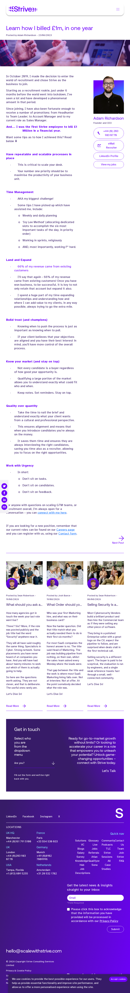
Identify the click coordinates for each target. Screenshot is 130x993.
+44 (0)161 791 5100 (18, 841)
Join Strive (120, 855)
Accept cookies (118, 979)
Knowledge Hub (79, 863)
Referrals (93, 852)
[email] (4, 507)
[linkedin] (4, 500)
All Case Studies (106, 865)
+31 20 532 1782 (47, 873)
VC (82, 844)
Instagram (46, 816)
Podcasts (106, 844)
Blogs (80, 848)
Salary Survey (80, 855)
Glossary (93, 840)
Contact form (67, 533)
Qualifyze (93, 861)
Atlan (94, 857)
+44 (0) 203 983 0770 (110, 133)
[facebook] (4, 493)
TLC (108, 848)
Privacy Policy (109, 921)
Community (106, 840)
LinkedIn (11, 816)
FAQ (121, 861)
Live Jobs (95, 846)
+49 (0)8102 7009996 (44, 857)
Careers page (65, 530)
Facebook (28, 816)
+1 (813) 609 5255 (17, 873)
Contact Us (119, 842)
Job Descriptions (79, 871)
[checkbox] (68, 909)
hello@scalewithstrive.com (34, 951)
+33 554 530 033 (47, 841)
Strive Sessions (106, 855)
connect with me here (52, 512)
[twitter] (4, 486)
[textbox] (95, 898)
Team (120, 848)
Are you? (19, 763)
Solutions (79, 840)
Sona (95, 865)
